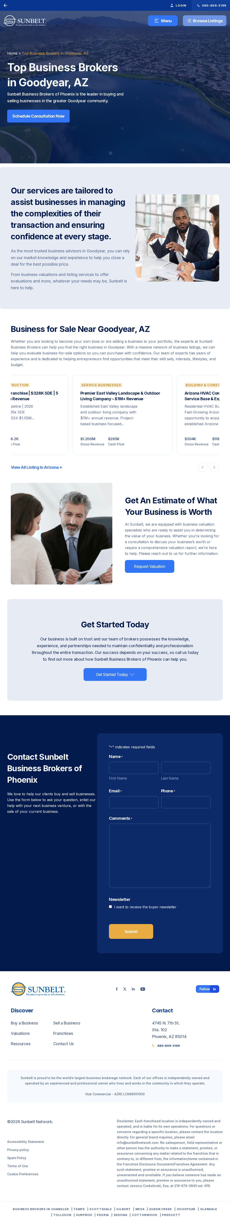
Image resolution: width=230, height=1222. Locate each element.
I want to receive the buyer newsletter (145, 907)
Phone (168, 791)
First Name (118, 778)
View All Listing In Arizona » (36, 467)
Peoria (103, 1215)
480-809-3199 (168, 1045)
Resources (21, 1043)
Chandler (60, 1209)
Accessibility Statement (25, 1142)
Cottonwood (144, 1215)
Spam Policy (16, 1158)
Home (12, 53)
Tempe (79, 1209)
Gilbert (123, 1209)
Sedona (120, 1215)
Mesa (139, 1209)
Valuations (20, 1033)
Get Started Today (112, 674)
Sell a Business (66, 1023)
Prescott (171, 1215)
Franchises (63, 1033)
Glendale (208, 1209)
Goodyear (186, 1209)
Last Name (170, 778)
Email (115, 791)
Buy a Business (24, 1023)
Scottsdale (100, 1209)
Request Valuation (149, 566)
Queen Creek (160, 1209)
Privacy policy (18, 1150)
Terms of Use (17, 1166)
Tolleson (62, 1215)
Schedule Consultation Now (38, 116)
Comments (120, 818)
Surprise (84, 1215)
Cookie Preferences (22, 1174)
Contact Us (63, 1043)
